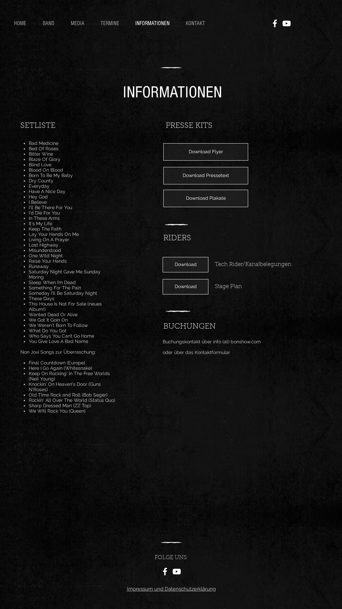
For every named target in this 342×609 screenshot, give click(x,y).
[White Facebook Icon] (275, 23)
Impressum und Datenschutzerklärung (171, 589)
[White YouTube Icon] (287, 23)
